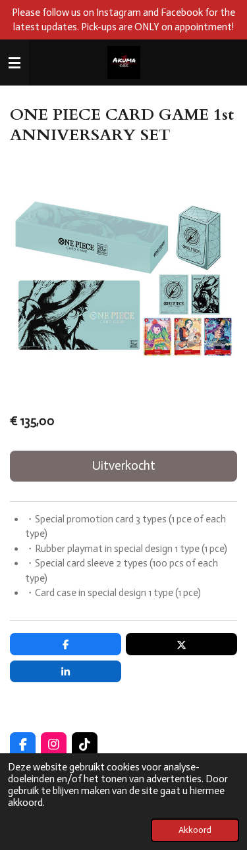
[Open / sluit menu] (14, 62)
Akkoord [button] (194, 830)
